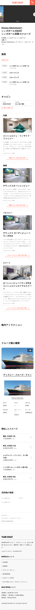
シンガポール (5, 498)
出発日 (4, 102)
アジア (21, 498)
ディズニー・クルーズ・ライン (17, 375)
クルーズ (4, 515)
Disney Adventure (17, 398)
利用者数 (17, 102)
